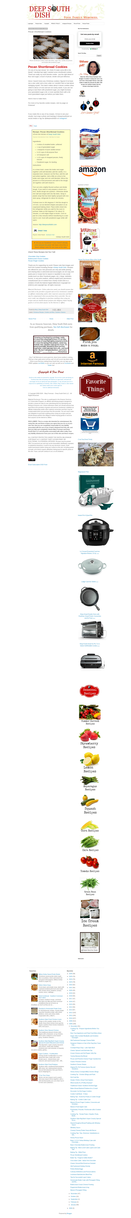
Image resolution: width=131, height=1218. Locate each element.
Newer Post (32, 319)
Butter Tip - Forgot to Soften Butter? (81, 1158)
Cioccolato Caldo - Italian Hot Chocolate (83, 1160)
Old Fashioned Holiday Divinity (80, 1166)
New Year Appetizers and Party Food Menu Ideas (86, 1033)
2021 (71, 987)
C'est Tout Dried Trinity (85, 439)
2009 (71, 1021)
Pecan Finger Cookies (36, 261)
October (73, 1196)
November (74, 1193)
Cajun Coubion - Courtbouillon (48, 1053)
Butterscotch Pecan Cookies (38, 259)
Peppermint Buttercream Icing (79, 1187)
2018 (71, 996)
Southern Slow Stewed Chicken (49, 1030)
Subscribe (90, 43)
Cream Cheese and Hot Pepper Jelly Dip (83, 1053)
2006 (71, 1208)
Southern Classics (60, 312)
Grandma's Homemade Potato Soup (50, 1008)
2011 (70, 1015)
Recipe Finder (86, 23)
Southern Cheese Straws (78, 1064)
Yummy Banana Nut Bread (78, 1056)
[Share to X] (57, 310)
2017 (71, 998)
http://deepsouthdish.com (48, 224)
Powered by (85, 49)
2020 (71, 990)
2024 (71, 979)
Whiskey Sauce (75, 1127)
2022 (71, 984)
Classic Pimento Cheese (78, 1061)
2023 (71, 982)
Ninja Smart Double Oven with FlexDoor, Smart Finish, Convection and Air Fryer (90, 616)
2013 (71, 1010)
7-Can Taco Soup (44, 1075)
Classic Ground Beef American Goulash (83, 1163)
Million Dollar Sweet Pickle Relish (49, 974)
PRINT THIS (42, 231)
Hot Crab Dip (74, 1077)
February (74, 1202)
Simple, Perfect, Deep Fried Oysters (81, 1080)
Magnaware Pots (83, 472)
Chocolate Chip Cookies (36, 256)
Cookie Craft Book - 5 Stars (79, 1094)
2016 (71, 1001)
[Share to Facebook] (58, 310)
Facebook (67, 363)
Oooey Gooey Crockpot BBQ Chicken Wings (84, 1071)
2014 (71, 1007)
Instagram (63, 118)
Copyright (46, 23)
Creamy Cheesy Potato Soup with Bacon (83, 1130)
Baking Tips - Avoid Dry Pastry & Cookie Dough (85, 1096)
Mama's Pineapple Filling (78, 1190)
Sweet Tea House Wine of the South (89, 259)
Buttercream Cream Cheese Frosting (82, 1184)
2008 (71, 1024)
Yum (35, 126)
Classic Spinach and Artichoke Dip (81, 1050)
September (74, 1199)
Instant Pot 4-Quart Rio (85, 515)
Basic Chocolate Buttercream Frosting (82, 1145)
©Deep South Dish (59, 267)
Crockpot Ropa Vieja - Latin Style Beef (82, 1047)
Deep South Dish (54, 134)
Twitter (50, 365)
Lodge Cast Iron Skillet (89, 581)
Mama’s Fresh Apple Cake (78, 1107)
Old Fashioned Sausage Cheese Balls (82, 1040)
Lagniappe (30, 23)
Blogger (69, 1213)
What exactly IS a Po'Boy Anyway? (81, 1083)
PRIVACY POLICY (55, 23)
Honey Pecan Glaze (76, 1137)
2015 (71, 1004)
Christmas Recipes (38, 312)
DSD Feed (43, 464)
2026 (71, 973)
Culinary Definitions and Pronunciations (83, 1171)
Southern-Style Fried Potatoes (48, 1064)
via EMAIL (41, 363)
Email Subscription (34, 464)
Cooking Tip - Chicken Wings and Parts (82, 1074)
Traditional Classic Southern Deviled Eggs (83, 1085)
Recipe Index (38, 23)
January (73, 1204)
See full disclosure (61, 327)
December (74, 1026)
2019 (71, 993)
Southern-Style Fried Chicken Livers (50, 1019)
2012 (71, 1012)
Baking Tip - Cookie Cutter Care (80, 1099)
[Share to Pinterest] (60, 310)
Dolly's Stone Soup (45, 985)
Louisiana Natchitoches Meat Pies (81, 1174)
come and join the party (42, 245)
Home (51, 319)
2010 (71, 1018)
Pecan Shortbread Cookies (79, 1155)
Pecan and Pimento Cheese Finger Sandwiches (85, 1059)
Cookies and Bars (50, 312)
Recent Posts (77, 23)
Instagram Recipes (66, 23)
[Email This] (53, 310)
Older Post (70, 319)
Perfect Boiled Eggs (76, 1169)
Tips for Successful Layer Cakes (80, 1177)
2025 (71, 976)
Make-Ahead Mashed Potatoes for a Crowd (84, 1088)
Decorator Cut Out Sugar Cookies (81, 1091)
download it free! (50, 234)
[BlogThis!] (55, 310)
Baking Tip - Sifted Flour (78, 1152)
